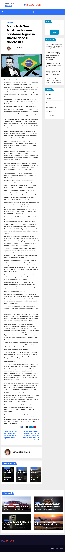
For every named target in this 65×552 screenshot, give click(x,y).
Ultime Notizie (50, 115)
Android (48, 94)
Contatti (61, 548)
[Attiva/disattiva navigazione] (33, 11)
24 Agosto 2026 (9, 509)
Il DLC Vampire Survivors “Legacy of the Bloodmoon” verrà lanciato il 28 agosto (54, 80)
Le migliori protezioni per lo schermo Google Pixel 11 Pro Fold (54, 65)
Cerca (47, 21)
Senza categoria (51, 107)
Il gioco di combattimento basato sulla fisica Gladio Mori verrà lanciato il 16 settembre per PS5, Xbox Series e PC (53, 56)
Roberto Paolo (51, 509)
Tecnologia (10, 22)
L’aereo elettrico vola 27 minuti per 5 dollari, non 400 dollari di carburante (53, 72)
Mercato (48, 103)
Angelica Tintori (18, 48)
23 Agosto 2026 (41, 527)
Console (48, 98)
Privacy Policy (54, 548)
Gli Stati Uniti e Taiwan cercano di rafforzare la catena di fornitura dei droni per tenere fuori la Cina (31, 435)
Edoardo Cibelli (20, 509)
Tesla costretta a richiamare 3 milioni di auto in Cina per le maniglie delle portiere (54, 46)
